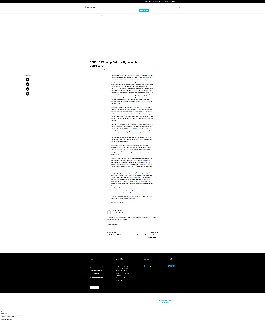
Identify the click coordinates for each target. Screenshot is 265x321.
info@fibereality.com (97, 277)
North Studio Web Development (167, 300)
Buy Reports (143, 11)
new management (133, 128)
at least (134, 107)
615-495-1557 (95, 274)
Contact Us (176, 5)
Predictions (127, 271)
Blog (117, 278)
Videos (126, 268)
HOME (135, 5)
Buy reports (127, 273)
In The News (119, 280)
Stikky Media (165, 302)
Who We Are (119, 268)
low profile (137, 177)
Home (117, 266)
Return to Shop (12, 316)
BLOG (153, 5)
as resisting (128, 166)
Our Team (118, 273)
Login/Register (149, 266)
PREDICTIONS (168, 5)
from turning (143, 160)
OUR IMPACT (159, 5)
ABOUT (140, 5)
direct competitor (139, 185)
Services (118, 275)
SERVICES (147, 5)
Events (126, 266)
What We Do (119, 271)
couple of (139, 107)
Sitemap (126, 278)
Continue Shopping (6, 319)
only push (133, 174)
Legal (125, 275)
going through (146, 77)
